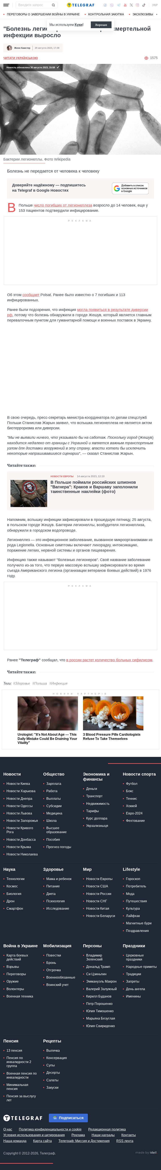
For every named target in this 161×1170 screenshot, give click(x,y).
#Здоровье (21, 683)
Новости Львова (19, 813)
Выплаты (53, 798)
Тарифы (92, 811)
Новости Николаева (22, 854)
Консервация (56, 1058)
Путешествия (136, 901)
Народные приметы (141, 966)
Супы (50, 1065)
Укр (155, 5)
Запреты (132, 981)
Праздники (134, 945)
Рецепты (52, 1041)
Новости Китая (97, 908)
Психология (55, 901)
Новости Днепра (19, 798)
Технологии (15, 879)
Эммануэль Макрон (101, 981)
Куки (78, 24)
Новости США (97, 886)
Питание (53, 886)
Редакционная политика (107, 1129)
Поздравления (137, 931)
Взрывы (12, 966)
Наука (9, 869)
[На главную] (80, 5)
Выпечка (53, 1050)
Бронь (51, 962)
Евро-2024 (134, 813)
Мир (87, 869)
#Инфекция (58, 683)
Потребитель (136, 886)
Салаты (52, 1080)
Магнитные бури (139, 923)
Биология (13, 894)
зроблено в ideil (146, 1152)
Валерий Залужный (101, 989)
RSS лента (124, 1141)
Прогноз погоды (58, 847)
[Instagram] (137, 5)
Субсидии (54, 806)
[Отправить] (53, 5)
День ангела (135, 989)
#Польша (39, 683)
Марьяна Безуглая (100, 1018)
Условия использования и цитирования (34, 1135)
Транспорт (94, 796)
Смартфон (14, 908)
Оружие (12, 981)
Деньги (91, 789)
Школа (51, 820)
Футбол (131, 783)
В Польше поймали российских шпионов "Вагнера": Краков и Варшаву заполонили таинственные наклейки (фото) (94, 487)
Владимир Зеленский (94, 957)
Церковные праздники (135, 957)
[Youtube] (125, 5)
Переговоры (16, 974)
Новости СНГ (96, 901)
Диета (51, 894)
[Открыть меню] (6, 5)
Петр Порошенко (99, 1003)
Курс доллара (96, 818)
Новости (12, 774)
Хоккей (131, 806)
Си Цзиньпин (96, 974)
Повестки (53, 955)
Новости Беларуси (100, 916)
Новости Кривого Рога (19, 830)
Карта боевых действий (17, 957)
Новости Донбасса (21, 839)
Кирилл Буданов (99, 996)
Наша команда (14, 1141)
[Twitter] (131, 5)
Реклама (78, 1135)
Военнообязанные (60, 977)
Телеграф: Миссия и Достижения (84, 1141)
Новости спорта (139, 774)
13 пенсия (14, 1050)
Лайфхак (133, 916)
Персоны (92, 945)
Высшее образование (56, 830)
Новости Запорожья (22, 820)
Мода (130, 894)
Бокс (129, 791)
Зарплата (53, 783)
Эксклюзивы (142, 14)
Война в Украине (20, 945)
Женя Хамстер (22, 48)
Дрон (10, 901)
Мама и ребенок (58, 879)
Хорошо (101, 24)
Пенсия (10, 1041)
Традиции (133, 974)
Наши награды (103, 1135)
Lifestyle (131, 869)
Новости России (98, 894)
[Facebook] (105, 5)
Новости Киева (18, 783)
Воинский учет (57, 985)
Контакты (128, 1135)
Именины (133, 996)
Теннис (131, 798)
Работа (51, 791)
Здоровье (53, 869)
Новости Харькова (20, 791)
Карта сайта (42, 1141)
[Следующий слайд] (157, 14)
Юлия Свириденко (100, 1026)
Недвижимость (97, 803)
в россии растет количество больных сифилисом (109, 660)
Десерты (53, 1072)
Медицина (54, 813)
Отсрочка (53, 970)
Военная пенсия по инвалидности (21, 1075)
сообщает (30, 295)
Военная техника (19, 996)
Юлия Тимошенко (100, 1011)
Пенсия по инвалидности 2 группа (18, 1062)
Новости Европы (62, 476)
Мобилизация (57, 945)
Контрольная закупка (106, 14)
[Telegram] (118, 5)
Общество (53, 774)
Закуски (52, 1087)
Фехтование (135, 820)
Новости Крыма (18, 847)
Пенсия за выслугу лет (21, 1098)
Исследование (57, 908)
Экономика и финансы (96, 776)
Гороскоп (133, 879)
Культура (133, 908)
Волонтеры (15, 989)
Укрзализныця (97, 825)
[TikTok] (143, 5)
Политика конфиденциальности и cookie (50, 1129)
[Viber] (111, 5)
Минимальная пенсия (17, 1087)
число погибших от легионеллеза (63, 205)
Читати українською (20, 58)
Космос (12, 886)
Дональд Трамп (98, 966)
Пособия (53, 839)
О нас (7, 1129)
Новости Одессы (19, 806)
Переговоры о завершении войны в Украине (43, 14)
